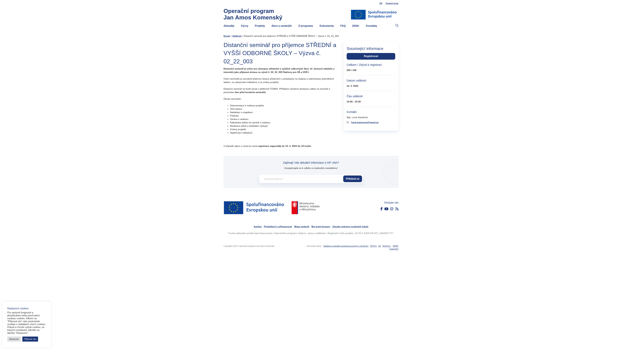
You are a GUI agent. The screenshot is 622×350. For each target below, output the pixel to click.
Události (237, 36)
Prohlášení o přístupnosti (278, 226)
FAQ (343, 25)
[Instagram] (391, 209)
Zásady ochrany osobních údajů (350, 226)
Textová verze (392, 3)
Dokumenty (327, 25)
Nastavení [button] (14, 339)
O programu (305, 25)
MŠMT (395, 246)
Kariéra (258, 226)
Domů (227, 36)
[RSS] (396, 209)
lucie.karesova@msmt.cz (365, 122)
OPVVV (373, 246)
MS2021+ (387, 246)
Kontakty (371, 25)
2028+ (355, 25)
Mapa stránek (301, 226)
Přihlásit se (352, 178)
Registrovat (371, 56)
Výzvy (244, 25)
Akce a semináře (281, 25)
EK (379, 246)
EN (381, 3)
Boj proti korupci (320, 226)
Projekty (260, 25)
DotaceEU (393, 249)
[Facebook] (381, 209)
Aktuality (229, 25)
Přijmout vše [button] (30, 339)
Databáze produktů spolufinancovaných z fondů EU (346, 246)
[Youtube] (386, 209)
